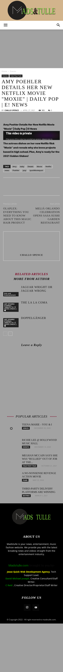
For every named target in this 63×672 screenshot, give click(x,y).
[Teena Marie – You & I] (11, 428)
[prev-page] (5, 334)
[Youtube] (36, 607)
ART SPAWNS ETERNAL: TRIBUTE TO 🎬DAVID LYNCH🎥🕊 (10, 307)
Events (13, 71)
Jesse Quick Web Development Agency (28, 571)
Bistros (26, 495)
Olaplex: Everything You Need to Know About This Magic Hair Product (17, 215)
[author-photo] (31, 250)
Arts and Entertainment (10, 294)
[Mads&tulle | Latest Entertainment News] (31, 10)
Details (30, 166)
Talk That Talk (15, 76)
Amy (14, 166)
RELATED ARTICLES (31, 274)
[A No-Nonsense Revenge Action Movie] (11, 477)
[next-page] (10, 334)
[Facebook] (6, 115)
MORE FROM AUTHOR (32, 278)
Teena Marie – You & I (37, 424)
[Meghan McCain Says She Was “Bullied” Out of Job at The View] (11, 459)
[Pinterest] (21, 115)
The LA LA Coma (34, 302)
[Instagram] (27, 607)
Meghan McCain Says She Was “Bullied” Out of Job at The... (40, 459)
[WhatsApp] (29, 115)
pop (24, 170)
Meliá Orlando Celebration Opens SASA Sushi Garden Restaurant (46, 215)
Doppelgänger (33, 318)
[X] (14, 115)
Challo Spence (12, 110)
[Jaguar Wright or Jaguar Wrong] (11, 290)
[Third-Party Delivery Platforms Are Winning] (11, 492)
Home (4, 71)
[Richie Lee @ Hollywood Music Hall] (11, 444)
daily (22, 166)
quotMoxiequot (36, 170)
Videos (26, 428)
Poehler (16, 170)
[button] (5, 25)
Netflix (48, 166)
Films (25, 480)
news (7, 170)
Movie (39, 166)
